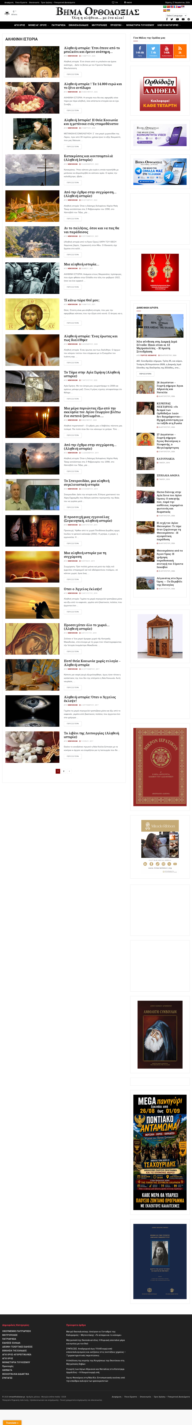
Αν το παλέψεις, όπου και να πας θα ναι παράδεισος (91, 230)
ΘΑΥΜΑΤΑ (7, 1370)
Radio (129, 3)
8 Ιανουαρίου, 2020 (89, 420)
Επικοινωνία (34, 2)
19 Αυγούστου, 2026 (166, 516)
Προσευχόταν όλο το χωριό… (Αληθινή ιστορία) (87, 627)
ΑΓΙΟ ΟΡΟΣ (19, 25)
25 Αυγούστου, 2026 (168, 355)
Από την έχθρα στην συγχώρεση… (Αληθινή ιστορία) (90, 194)
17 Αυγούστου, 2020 (89, 380)
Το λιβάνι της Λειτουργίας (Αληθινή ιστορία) (91, 735)
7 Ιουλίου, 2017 (87, 741)
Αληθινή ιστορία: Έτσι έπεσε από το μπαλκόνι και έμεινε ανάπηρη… (92, 50)
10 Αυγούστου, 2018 (89, 593)
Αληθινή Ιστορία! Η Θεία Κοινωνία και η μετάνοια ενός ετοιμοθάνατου (91, 122)
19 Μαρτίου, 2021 (88, 304)
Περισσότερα (145, 374)
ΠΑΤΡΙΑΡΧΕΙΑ (58, 25)
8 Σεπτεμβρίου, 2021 (89, 236)
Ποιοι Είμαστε (21, 2)
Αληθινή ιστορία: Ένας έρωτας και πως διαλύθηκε (91, 338)
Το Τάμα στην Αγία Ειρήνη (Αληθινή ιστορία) (92, 374)
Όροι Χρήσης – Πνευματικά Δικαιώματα (58, 2)
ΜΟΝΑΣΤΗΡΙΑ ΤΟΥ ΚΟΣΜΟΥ (140, 25)
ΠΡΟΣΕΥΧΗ (115, 25)
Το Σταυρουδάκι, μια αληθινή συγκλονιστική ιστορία (87, 483)
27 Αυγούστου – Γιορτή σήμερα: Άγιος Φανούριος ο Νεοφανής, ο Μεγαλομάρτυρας (168, 441)
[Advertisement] (160, 219)
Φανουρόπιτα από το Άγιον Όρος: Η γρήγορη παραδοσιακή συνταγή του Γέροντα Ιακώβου (170, 559)
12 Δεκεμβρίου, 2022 (89, 164)
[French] (175, 6)
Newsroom (73, 56)
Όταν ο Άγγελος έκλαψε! (83, 589)
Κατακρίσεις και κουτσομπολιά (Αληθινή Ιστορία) (88, 158)
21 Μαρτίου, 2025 (88, 56)
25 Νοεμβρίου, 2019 (89, 489)
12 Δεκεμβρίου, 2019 (89, 453)
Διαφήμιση (9, 2)
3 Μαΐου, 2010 (164, 463)
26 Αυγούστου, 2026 (166, 396)
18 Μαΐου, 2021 (87, 268)
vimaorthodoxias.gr (17, 1397)
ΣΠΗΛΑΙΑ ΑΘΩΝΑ (168, 475)
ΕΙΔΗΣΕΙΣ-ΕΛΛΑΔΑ (11, 1343)
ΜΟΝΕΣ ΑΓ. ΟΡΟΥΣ (37, 25)
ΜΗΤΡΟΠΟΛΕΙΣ (99, 25)
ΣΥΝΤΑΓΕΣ (7, 1378)
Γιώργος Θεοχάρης (148, 355)
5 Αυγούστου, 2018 (88, 633)
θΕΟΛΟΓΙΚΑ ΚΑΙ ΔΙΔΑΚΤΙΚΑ (15, 1374)
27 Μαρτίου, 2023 (88, 128)
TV (116, 3)
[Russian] (179, 6)
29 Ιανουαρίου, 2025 (89, 92)
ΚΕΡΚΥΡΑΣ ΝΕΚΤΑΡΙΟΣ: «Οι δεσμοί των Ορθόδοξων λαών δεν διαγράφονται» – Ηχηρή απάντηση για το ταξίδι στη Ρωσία (170, 413)
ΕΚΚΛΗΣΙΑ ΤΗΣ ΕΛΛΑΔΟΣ (14, 1350)
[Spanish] (164, 10)
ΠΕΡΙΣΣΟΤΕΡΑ (73, 74)
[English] (172, 6)
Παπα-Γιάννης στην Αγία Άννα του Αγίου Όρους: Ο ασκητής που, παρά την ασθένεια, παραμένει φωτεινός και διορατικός (170, 501)
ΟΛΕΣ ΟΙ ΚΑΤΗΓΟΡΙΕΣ (167, 25)
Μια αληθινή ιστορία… (81, 264)
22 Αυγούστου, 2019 (89, 525)
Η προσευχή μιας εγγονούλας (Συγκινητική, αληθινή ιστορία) (88, 519)
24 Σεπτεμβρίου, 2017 (90, 669)
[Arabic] (164, 6)
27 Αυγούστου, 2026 (166, 452)
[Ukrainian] (168, 10)
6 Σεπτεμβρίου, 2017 (89, 705)
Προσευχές (8, 1366)
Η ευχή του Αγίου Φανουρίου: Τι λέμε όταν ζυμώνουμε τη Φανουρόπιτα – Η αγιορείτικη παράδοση (169, 531)
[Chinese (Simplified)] (168, 6)
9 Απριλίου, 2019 (87, 561)
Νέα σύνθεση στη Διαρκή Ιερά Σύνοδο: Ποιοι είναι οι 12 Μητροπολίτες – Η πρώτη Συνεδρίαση (156, 346)
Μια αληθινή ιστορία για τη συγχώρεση (85, 555)
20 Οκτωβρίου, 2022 (89, 200)
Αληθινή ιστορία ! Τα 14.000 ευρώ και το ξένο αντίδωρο (93, 86)
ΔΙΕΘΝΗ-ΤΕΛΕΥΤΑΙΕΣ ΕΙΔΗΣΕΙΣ (17, 1347)
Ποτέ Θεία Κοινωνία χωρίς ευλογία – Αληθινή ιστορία (92, 663)
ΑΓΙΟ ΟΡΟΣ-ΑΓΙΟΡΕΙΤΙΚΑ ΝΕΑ (16, 1354)
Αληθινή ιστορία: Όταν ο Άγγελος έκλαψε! (90, 699)
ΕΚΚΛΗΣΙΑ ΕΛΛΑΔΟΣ (78, 25)
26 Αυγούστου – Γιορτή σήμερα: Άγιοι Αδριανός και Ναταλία (170, 387)
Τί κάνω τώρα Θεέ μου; (81, 300)
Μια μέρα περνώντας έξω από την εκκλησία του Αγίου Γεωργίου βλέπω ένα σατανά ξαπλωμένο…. (92, 412)
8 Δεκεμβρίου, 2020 (89, 344)
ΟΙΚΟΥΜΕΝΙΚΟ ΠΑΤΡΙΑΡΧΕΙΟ (16, 1331)
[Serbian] (182, 6)
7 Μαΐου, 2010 (164, 479)
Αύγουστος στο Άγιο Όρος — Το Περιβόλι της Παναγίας (169, 581)
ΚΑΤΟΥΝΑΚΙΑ (165, 458)
